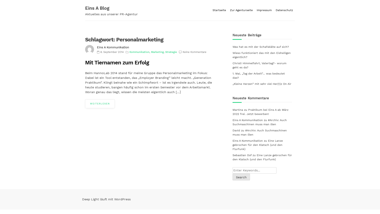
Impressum (264, 10)
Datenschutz (284, 10)
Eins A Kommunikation (113, 47)
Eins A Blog (97, 8)
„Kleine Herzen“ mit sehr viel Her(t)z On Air (262, 83)
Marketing (157, 52)
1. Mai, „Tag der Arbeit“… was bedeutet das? (259, 75)
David (236, 130)
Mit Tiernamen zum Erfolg (117, 62)
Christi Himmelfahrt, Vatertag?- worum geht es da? (259, 65)
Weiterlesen (100, 103)
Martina (238, 109)
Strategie (171, 52)
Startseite (219, 10)
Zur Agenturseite (241, 10)
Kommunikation (139, 52)
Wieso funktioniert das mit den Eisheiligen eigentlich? (262, 55)
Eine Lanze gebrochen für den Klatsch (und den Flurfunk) (258, 145)
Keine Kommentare (194, 52)
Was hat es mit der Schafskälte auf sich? (261, 46)
